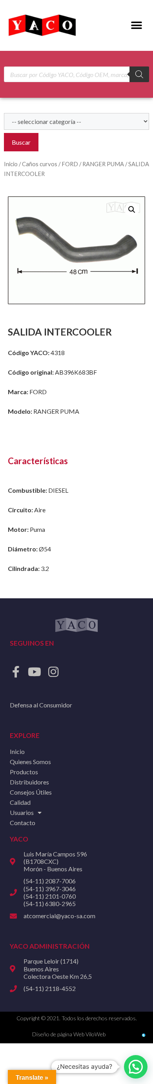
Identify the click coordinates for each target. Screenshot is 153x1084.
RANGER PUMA (103, 163)
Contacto (22, 822)
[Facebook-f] (16, 672)
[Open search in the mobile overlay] (76, 74)
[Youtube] (34, 672)
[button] (136, 25)
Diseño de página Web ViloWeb (69, 1034)
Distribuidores (29, 782)
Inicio (11, 163)
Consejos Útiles (31, 792)
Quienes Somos (30, 761)
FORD (70, 163)
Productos (24, 771)
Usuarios (22, 812)
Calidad (20, 802)
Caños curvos (39, 163)
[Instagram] (53, 672)
